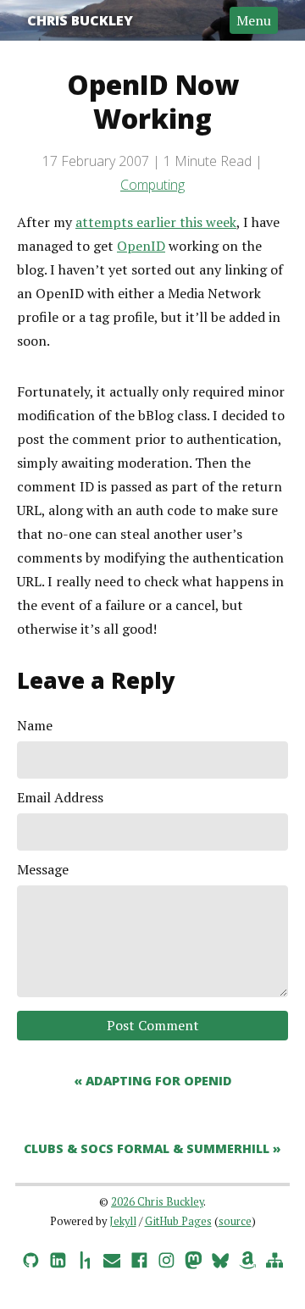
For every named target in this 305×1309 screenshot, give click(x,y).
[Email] (112, 1257)
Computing (152, 184)
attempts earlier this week (155, 222)
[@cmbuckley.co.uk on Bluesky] (220, 1257)
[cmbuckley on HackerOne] (84, 1257)
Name (35, 725)
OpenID (141, 245)
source (235, 1221)
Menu (253, 20)
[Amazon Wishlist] (247, 1257)
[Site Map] (274, 1257)
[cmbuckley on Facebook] (139, 1257)
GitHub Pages (178, 1221)
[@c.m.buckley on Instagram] (166, 1257)
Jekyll (122, 1221)
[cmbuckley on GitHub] (30, 1257)
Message (43, 869)
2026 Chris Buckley (157, 1202)
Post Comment (153, 1025)
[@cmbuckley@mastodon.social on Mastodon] (193, 1257)
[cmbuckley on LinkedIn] (57, 1257)
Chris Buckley (80, 20)
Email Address (60, 797)
